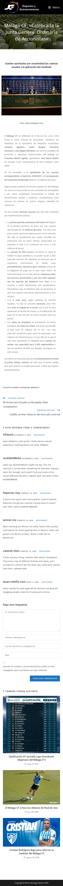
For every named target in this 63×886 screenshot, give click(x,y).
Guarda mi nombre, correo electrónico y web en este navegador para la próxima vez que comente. (29, 668)
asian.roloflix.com (14, 581)
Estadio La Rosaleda (21, 387)
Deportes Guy (11, 493)
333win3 (8, 434)
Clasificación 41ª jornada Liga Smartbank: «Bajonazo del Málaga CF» (31, 758)
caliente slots (11, 551)
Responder (39, 435)
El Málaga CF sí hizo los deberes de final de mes (31, 807)
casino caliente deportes (25, 506)
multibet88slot (12, 458)
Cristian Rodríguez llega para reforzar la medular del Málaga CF (32, 851)
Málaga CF (35, 387)
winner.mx (9, 520)
